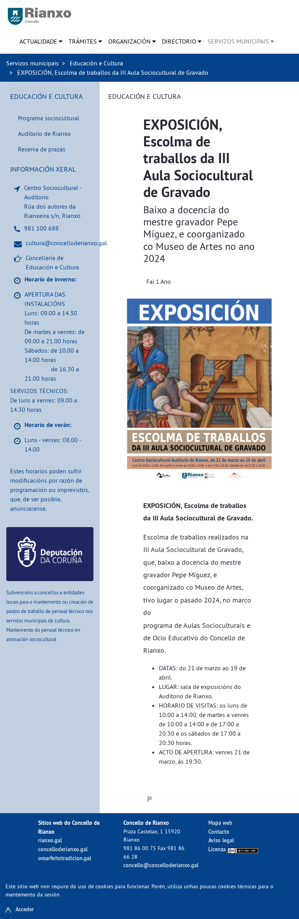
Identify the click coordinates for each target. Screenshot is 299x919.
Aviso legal (221, 840)
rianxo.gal (50, 840)
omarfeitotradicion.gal (64, 858)
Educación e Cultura (96, 63)
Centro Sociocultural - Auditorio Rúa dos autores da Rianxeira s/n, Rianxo (52, 202)
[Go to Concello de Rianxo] (39, 16)
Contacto (218, 831)
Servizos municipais (32, 63)
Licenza (217, 849)
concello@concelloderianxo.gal (161, 865)
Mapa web (220, 822)
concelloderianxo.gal (63, 849)
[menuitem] (40, 41)
